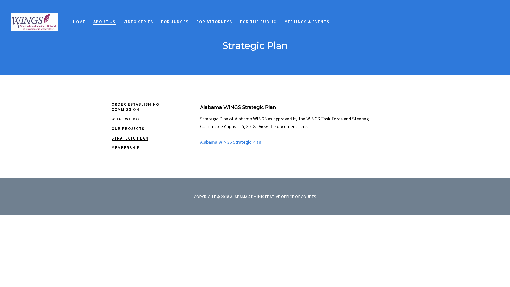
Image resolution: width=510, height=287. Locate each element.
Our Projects (128, 128)
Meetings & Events (372, 265)
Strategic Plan (130, 138)
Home (119, 265)
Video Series (185, 265)
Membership (126, 147)
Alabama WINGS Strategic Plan (230, 142)
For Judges (225, 265)
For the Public (318, 265)
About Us (147, 265)
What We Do (125, 118)
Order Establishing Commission (135, 107)
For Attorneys (269, 265)
